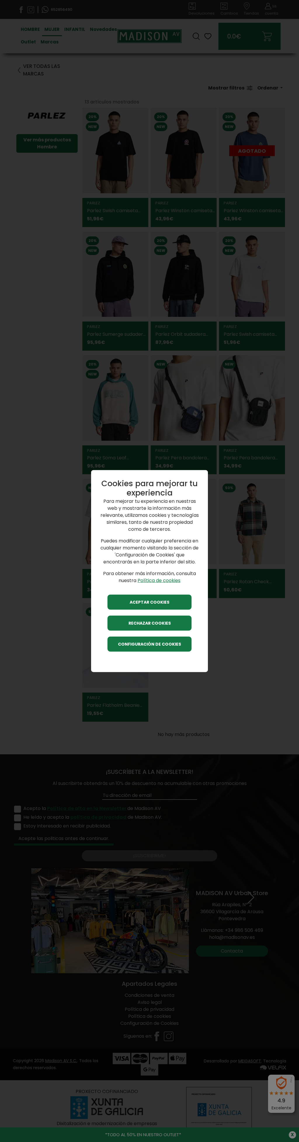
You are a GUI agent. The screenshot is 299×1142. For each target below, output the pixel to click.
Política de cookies (159, 580)
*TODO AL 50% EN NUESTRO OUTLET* (143, 1135)
